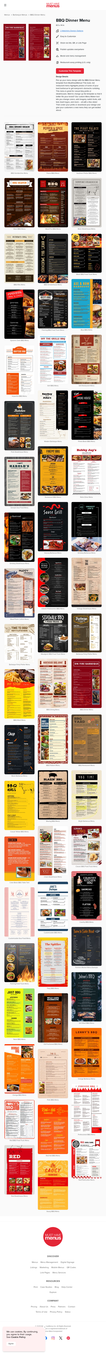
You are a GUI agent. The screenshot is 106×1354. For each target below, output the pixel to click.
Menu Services (59, 1273)
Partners (61, 1307)
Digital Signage (67, 1262)
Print (36, 1287)
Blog (57, 1287)
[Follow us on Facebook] (45, 1338)
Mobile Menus (57, 1267)
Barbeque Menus (20, 15)
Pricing (34, 1307)
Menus (7, 15)
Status (67, 1312)
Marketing (44, 1267)
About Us (44, 1307)
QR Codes (71, 1267)
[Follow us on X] (60, 1338)
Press (53, 1307)
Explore (53, 1292)
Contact (71, 1307)
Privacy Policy (56, 1312)
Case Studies (46, 1287)
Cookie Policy (18, 1337)
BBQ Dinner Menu (37, 15)
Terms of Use (41, 1312)
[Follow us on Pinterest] (68, 1338)
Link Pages (45, 1273)
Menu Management (49, 1262)
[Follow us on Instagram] (53, 1338)
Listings (33, 1267)
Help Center (66, 1287)
